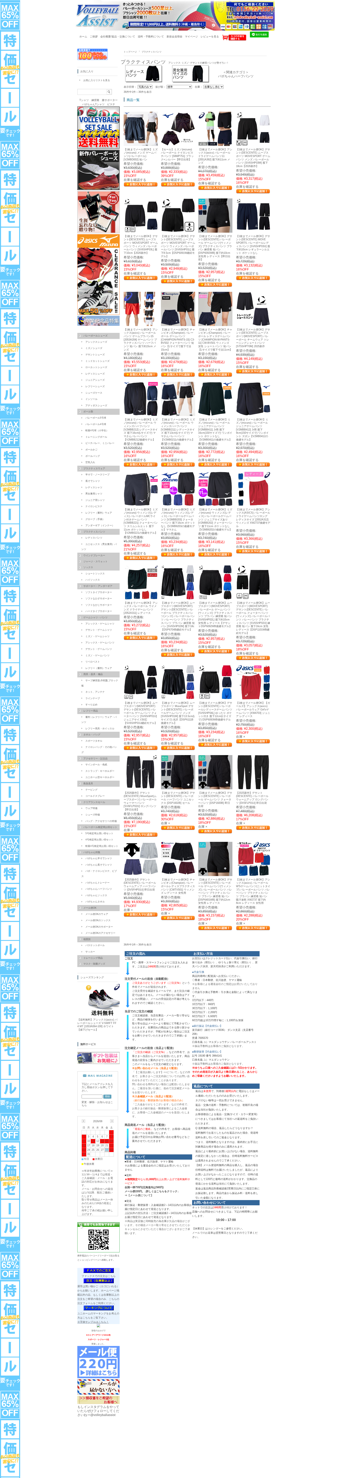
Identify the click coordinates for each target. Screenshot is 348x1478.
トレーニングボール (96, 437)
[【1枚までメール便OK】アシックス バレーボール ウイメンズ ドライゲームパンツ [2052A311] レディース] (141, 597)
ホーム (83, 36)
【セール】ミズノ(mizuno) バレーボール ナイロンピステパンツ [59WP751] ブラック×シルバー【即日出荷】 (177, 154)
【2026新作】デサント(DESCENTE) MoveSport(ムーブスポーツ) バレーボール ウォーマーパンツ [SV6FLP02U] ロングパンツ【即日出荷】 (140, 801)
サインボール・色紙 (96, 764)
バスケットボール (95, 945)
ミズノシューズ (93, 348)
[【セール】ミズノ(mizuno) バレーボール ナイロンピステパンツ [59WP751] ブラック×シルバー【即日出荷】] (178, 144)
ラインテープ (92, 698)
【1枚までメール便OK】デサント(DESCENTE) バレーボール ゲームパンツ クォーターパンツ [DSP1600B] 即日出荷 (215, 799)
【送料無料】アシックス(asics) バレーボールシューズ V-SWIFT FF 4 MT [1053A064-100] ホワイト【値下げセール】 (97, 1024)
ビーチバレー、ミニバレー (99, 443)
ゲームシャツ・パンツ (95, 617)
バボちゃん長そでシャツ (98, 864)
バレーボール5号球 (95, 417)
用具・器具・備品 (93, 674)
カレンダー (214, 1228)
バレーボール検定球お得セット (100, 827)
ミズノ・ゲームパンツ (97, 655)
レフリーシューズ (95, 386)
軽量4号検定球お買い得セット (101, 846)
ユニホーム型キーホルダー (99, 777)
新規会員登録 (174, 36)
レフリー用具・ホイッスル (99, 728)
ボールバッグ (92, 456)
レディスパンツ (93, 537)
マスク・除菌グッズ (94, 963)
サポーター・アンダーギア (97, 586)
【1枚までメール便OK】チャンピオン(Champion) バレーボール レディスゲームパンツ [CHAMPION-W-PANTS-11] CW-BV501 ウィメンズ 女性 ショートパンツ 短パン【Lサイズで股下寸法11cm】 (215, 339)
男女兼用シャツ (93, 493)
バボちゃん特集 (91, 852)
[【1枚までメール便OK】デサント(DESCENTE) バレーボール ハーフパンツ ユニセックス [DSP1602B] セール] (178, 787)
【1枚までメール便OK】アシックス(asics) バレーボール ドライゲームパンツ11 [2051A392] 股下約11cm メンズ (215, 156)
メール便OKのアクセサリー (100, 933)
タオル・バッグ (91, 734)
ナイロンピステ (93, 506)
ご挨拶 (94, 36)
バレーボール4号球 (95, 424)
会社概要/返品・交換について (117, 36)
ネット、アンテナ (95, 691)
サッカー (90, 951)
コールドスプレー (95, 796)
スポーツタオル (93, 740)
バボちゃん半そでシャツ (98, 858)
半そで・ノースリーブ (97, 474)
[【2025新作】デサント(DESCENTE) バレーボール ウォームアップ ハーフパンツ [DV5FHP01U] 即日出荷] (141, 874)
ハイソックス (92, 579)
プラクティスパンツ (94, 531)
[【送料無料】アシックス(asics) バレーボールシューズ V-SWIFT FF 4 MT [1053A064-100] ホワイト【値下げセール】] (101, 1014)
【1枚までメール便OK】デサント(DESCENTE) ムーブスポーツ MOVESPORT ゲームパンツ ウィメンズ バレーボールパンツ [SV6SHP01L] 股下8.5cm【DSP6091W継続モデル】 (178, 246)
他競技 (87, 939)
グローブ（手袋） (95, 519)
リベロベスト (92, 661)
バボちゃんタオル (95, 901)
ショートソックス (95, 573)
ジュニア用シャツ (95, 500)
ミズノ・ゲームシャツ (97, 636)
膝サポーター (110, 100)
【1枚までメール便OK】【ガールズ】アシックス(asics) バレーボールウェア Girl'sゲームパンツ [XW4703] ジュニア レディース (253, 709)
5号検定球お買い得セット (99, 833)
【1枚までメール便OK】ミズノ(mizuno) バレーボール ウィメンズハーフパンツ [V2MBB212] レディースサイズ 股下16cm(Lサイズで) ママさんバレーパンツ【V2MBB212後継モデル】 (141, 429)
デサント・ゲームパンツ (98, 649)
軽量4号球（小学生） (97, 430)
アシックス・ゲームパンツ (99, 642)
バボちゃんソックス (96, 895)
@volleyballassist (102, 1415)
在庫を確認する (135, 180)
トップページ (130, 52)
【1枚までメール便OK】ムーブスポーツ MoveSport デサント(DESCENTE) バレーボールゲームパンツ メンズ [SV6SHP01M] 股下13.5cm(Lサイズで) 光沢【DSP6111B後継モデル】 (178, 713)
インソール (91, 399)
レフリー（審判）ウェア (98, 512)
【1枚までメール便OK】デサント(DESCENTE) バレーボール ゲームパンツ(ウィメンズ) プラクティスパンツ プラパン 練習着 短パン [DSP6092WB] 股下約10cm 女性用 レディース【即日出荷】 (215, 248)
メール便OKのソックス (98, 920)
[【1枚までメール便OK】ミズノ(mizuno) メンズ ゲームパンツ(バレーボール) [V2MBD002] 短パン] (141, 144)
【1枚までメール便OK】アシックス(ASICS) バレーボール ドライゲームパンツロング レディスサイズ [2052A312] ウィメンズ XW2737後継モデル (253, 518)
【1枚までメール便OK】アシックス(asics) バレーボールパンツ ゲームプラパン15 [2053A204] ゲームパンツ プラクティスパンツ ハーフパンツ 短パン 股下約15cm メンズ (141, 339)
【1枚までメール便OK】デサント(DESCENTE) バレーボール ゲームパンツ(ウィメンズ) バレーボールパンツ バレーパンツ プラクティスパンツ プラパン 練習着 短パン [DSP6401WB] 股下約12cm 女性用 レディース (215, 891)
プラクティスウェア (94, 468)
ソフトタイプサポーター (98, 592)
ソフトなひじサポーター (98, 605)
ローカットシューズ (96, 367)
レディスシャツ (93, 487)
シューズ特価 (92, 814)
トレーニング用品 (93, 958)
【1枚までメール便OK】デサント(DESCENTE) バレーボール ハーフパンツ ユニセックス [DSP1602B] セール (178, 797)
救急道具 (88, 783)
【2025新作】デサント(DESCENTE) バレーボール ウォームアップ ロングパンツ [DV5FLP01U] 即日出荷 (252, 797)
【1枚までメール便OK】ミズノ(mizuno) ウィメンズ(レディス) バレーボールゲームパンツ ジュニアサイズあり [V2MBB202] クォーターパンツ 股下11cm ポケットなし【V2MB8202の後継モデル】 (215, 519)
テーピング (91, 789)
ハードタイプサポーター (98, 611)
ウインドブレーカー (94, 555)
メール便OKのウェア (96, 914)
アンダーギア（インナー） (99, 525)
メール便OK (89, 907)
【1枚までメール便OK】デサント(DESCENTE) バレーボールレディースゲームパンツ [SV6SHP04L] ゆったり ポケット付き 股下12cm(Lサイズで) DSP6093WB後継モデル (215, 711)
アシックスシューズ (96, 342)
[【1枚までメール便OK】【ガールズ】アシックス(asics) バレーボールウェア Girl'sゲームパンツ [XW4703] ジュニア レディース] (253, 697)
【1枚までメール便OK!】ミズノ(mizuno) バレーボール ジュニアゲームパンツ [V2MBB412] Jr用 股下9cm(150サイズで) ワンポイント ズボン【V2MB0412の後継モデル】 (252, 429)
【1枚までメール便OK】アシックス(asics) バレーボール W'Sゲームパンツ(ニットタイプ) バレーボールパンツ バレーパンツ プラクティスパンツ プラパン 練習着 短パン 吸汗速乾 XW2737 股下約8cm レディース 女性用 (253, 891)
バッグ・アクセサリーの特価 (101, 821)
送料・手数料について (151, 36)
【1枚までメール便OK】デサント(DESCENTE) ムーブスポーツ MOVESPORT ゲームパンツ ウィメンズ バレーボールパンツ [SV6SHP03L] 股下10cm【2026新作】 (141, 244)
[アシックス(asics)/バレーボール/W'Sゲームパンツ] (253, 874)
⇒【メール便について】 (139, 1195)
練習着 (95, 100)
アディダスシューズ (96, 405)
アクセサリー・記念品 (95, 758)
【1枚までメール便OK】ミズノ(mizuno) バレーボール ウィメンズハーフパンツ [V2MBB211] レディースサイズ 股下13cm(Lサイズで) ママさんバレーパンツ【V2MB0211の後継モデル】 (178, 429)
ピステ (111, 104)
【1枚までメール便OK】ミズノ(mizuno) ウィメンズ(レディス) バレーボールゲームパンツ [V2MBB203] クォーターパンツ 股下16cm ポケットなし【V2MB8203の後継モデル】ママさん (178, 519)
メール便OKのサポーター (99, 926)
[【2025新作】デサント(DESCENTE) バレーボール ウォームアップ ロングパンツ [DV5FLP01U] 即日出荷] (253, 787)
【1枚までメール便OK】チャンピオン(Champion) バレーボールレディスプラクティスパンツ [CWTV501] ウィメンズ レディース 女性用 (178, 886)
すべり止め (91, 704)
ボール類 (88, 411)
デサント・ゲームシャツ (98, 630)
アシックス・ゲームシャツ (99, 623)
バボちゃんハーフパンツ (236, 76)
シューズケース (93, 392)
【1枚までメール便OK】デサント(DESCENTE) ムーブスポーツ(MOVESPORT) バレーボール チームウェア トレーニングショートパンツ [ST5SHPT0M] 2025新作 (253, 338)
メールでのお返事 (202, 1232)
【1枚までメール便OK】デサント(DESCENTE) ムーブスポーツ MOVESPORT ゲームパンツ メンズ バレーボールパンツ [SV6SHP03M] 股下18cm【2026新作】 (253, 158)
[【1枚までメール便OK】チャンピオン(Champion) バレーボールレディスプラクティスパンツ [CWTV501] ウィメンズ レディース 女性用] (178, 874)
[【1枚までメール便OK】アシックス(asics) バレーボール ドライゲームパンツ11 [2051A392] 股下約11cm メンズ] (215, 144)
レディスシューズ (95, 373)
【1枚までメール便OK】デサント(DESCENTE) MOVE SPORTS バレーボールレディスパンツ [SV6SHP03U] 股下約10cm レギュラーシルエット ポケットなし (253, 244)
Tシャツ (84, 100)
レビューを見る (210, 36)
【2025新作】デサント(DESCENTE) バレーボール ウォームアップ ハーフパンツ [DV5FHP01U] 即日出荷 (140, 884)
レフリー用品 (90, 710)
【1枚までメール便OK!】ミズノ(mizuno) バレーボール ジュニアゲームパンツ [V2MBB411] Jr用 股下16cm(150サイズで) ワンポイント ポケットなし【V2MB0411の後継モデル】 (215, 429)
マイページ (191, 36)
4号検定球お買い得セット (99, 839)
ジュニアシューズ (95, 380)
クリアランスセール (94, 802)
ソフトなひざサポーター (98, 598)
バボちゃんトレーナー (97, 882)
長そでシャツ (92, 481)
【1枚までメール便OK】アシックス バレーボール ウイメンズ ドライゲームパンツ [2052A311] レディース (141, 607)
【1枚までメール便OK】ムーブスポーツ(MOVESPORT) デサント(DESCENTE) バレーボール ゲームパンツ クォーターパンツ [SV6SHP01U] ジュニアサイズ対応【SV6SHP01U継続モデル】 (141, 713)
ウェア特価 (91, 808)
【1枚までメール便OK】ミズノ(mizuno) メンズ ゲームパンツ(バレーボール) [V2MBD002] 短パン (141, 154)
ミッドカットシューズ (97, 361)
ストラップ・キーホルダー (99, 771)
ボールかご (91, 449)
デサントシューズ (95, 354)
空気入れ (90, 462)
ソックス (88, 567)
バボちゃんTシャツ (93, 104)
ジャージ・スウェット (95, 561)
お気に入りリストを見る (96, 80)
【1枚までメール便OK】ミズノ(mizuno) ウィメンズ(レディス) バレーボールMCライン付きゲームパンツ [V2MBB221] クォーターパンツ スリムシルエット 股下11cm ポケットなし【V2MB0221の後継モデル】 (141, 521)
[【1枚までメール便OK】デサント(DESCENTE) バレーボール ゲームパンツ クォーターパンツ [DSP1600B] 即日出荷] (215, 787)
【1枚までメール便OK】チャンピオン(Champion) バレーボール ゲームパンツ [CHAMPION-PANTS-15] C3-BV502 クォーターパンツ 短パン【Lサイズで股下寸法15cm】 (178, 339)
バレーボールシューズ (95, 335)
